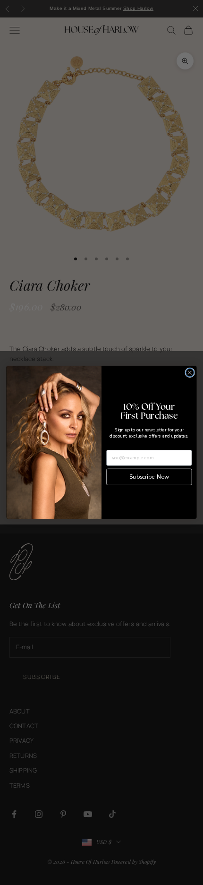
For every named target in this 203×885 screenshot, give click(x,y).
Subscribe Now (149, 477)
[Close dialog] (190, 373)
